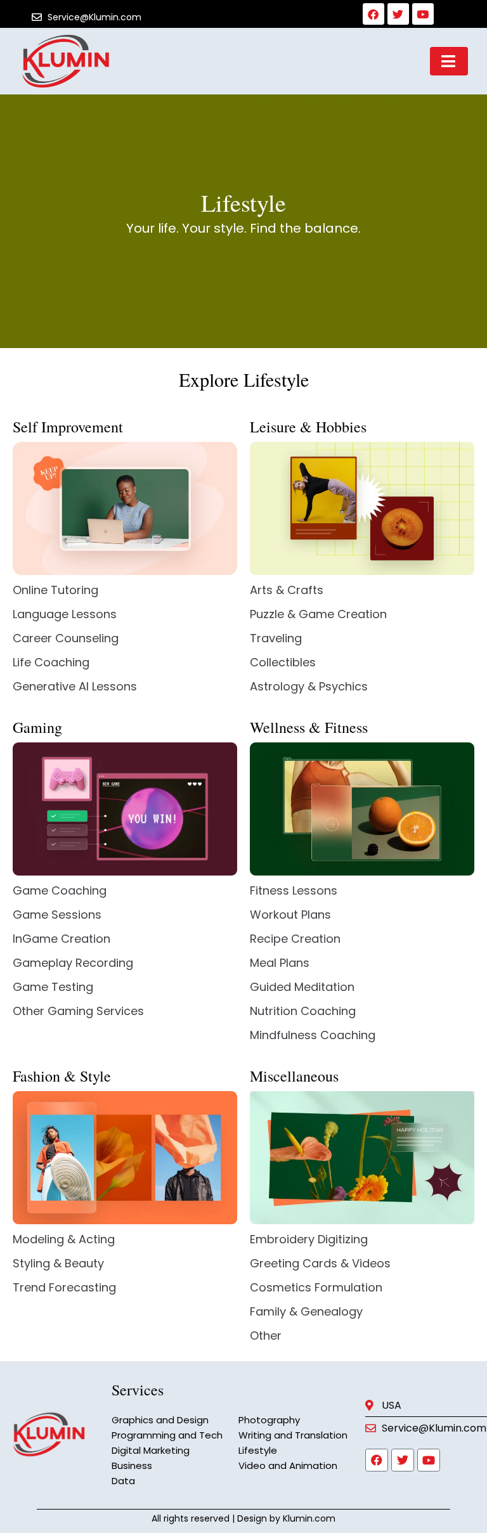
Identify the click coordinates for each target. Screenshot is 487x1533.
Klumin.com (309, 1518)
